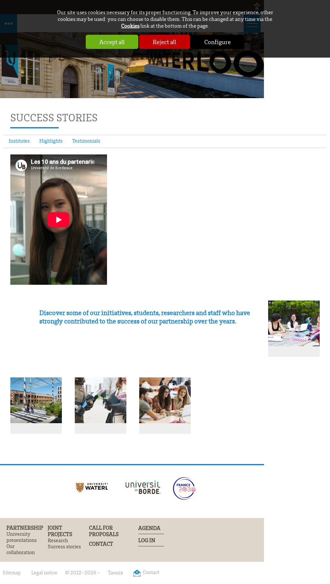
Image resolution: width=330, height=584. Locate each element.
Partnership (24, 527)
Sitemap (12, 573)
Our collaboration (20, 549)
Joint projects (60, 530)
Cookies (130, 25)
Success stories (64, 546)
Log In (146, 540)
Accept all (112, 42)
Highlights (51, 141)
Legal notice (44, 573)
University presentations (21, 537)
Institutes (19, 141)
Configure (217, 42)
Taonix (115, 573)
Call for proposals (104, 530)
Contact (101, 544)
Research (58, 540)
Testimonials (86, 141)
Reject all (164, 42)
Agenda (149, 527)
